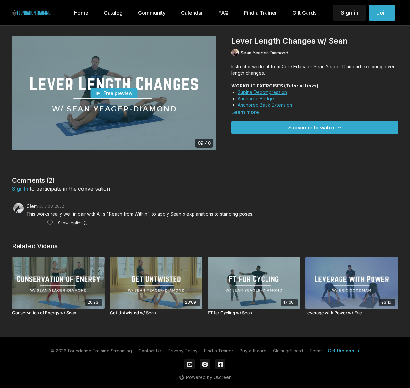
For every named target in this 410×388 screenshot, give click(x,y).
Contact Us (149, 350)
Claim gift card (288, 350)
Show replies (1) (73, 222)
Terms (316, 350)
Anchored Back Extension (265, 105)
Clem (32, 206)
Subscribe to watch (311, 127)
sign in (20, 189)
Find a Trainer (218, 350)
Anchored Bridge (256, 98)
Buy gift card (253, 350)
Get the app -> (344, 350)
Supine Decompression (262, 92)
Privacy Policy (183, 350)
